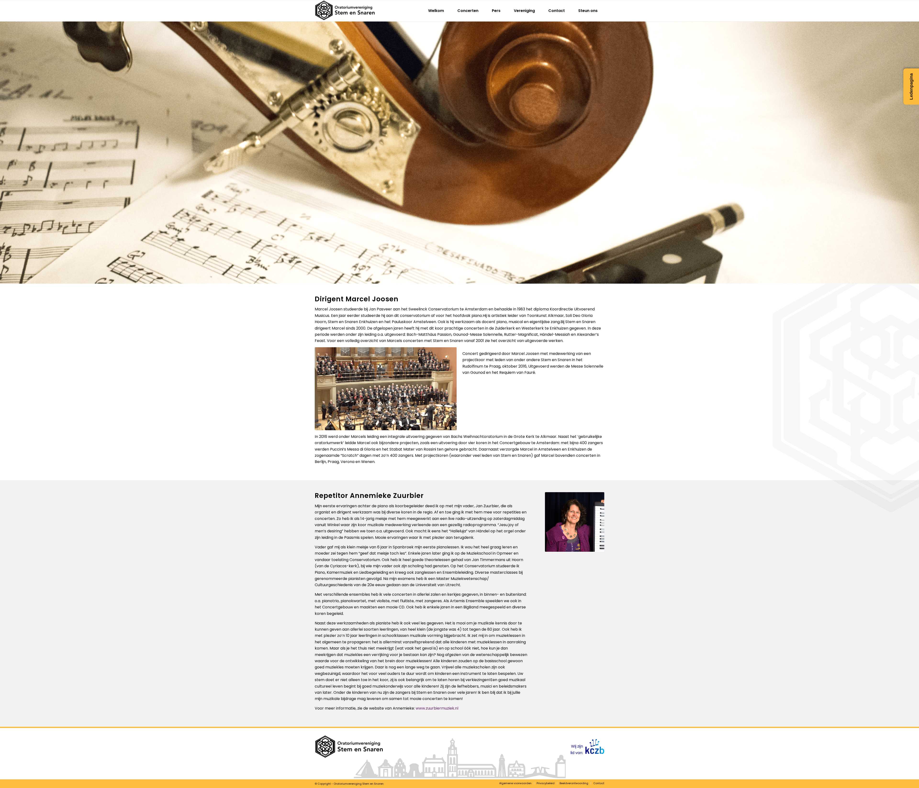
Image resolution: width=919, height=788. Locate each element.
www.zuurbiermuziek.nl (437, 708)
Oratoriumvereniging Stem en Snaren (359, 784)
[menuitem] (436, 10)
